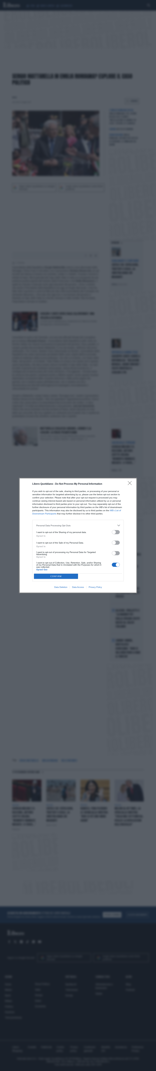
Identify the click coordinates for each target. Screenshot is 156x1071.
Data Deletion (60, 587)
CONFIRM (56, 576)
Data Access (78, 587)
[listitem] (78, 525)
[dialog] (78, 535)
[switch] (116, 532)
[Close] (131, 484)
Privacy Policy (95, 587)
